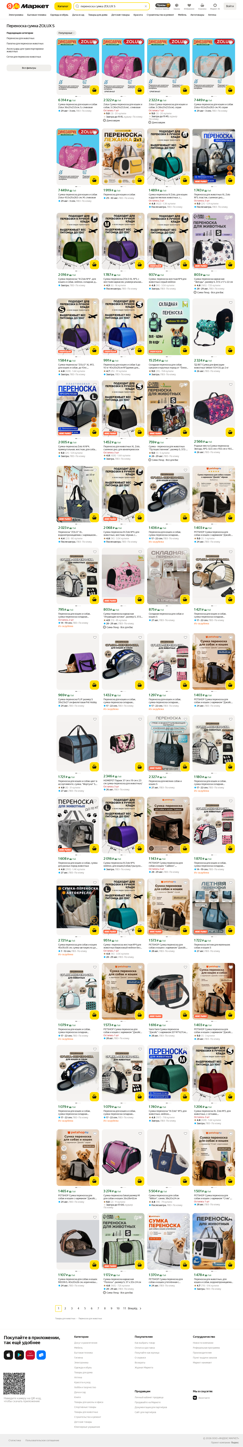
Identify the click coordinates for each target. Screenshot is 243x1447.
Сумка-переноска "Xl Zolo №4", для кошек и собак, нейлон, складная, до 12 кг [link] (77, 280)
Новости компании (203, 1342)
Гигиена (78, 1357)
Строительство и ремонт (87, 1417)
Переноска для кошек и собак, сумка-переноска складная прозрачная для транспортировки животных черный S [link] (121, 1112)
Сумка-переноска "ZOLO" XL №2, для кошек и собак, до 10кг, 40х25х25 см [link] (76, 366)
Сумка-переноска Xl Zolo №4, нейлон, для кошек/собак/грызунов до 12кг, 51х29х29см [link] (122, 864)
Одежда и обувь (83, 1367)
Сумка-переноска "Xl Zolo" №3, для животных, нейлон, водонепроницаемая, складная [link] (167, 1112)
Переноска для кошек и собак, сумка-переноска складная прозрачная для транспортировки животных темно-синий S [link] (167, 533)
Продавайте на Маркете (148, 1402)
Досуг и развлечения (85, 1342)
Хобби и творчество (85, 1387)
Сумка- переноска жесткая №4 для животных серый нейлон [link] (167, 280)
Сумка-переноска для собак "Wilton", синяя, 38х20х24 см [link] (164, 1197)
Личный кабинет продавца (149, 1397)
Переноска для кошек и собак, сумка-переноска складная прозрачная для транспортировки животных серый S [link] (76, 615)
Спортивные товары (85, 1407)
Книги (77, 1397)
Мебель (78, 1347)
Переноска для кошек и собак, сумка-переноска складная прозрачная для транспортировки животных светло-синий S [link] (76, 1031)
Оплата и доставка (145, 1347)
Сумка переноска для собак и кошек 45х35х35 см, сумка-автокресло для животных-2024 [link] (77, 946)
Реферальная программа (206, 1347)
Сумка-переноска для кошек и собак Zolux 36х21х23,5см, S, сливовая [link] (77, 106)
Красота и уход (82, 1382)
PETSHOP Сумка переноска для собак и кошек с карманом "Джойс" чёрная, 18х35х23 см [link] (213, 533)
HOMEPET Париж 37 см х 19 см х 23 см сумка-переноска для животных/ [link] (122, 782)
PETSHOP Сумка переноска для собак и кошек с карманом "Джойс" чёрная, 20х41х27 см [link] (168, 946)
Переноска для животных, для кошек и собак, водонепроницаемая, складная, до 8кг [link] (213, 1281)
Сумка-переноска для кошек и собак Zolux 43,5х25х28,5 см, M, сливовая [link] (77, 196)
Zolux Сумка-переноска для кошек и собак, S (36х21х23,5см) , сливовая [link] (122, 106)
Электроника (81, 1362)
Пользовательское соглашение (42, 1440)
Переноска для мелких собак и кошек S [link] (165, 782)
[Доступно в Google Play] (19, 1359)
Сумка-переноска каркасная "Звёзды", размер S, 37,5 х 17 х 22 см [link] (213, 280)
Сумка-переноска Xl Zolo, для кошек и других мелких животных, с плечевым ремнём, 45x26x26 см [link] (168, 196)
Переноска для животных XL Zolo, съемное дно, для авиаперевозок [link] (121, 448)
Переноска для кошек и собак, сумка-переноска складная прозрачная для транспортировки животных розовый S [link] (167, 701)
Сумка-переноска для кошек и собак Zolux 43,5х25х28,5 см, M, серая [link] (213, 106)
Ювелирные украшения (87, 1427)
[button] (66, 33)
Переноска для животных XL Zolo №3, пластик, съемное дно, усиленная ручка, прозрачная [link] (212, 196)
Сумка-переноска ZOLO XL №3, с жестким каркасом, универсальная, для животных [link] (122, 280)
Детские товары (83, 1422)
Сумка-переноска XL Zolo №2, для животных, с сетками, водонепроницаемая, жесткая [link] (212, 1112)
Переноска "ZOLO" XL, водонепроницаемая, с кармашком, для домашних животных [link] (77, 533)
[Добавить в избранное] (95, 42)
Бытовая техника (83, 1352)
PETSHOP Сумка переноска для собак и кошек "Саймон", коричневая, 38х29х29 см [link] (166, 864)
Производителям (202, 1352)
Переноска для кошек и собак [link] (119, 194)
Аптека (78, 1377)
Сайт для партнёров (145, 1412)
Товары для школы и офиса (88, 1402)
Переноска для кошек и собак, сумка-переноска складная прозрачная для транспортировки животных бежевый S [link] (212, 615)
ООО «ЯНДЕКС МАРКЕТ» (225, 1438)
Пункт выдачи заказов (205, 1357)
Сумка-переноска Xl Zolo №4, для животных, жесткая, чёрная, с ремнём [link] (121, 533)
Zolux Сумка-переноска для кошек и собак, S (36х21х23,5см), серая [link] (168, 106)
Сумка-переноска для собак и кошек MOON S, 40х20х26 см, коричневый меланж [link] (77, 1281)
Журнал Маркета (144, 1367)
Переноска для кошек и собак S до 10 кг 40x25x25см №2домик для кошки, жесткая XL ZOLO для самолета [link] (121, 366)
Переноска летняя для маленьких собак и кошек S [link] (212, 946)
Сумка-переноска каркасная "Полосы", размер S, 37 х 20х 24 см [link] (122, 1280)
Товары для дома (83, 1372)
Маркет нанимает (202, 1362)
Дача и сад (80, 1392)
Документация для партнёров (151, 1407)
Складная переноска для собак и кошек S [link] (166, 615)
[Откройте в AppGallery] (30, 1359)
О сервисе (140, 1357)
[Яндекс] (235, 1442)
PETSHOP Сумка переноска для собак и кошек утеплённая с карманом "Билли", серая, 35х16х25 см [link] (168, 1281)
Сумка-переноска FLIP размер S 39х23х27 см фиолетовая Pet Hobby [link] (77, 701)
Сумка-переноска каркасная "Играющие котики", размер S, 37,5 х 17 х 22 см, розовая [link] (123, 615)
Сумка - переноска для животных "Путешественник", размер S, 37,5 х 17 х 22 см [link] (168, 448)
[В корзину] (94, 90)
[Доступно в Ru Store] (41, 1359)
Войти (230, 6)
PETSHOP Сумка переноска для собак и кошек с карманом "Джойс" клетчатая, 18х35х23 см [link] (213, 1031)
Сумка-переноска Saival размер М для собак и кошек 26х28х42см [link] (121, 1197)
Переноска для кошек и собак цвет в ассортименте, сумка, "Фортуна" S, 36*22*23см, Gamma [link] (77, 783)
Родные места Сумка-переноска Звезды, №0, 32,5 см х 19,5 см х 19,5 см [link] (213, 447)
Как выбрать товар (145, 1342)
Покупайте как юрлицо (147, 1352)
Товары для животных (86, 1412)
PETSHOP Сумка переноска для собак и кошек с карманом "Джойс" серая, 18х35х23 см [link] (77, 1197)
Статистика (15, 1440)
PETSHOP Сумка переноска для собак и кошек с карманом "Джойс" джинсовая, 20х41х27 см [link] (122, 1031)
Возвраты (140, 1362)
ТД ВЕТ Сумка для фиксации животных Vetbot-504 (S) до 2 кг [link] (211, 366)
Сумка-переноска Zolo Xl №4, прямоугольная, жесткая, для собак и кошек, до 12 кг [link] (77, 448)
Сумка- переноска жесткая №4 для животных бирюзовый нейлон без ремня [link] (122, 946)
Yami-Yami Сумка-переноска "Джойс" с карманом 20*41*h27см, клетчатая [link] (167, 1031)
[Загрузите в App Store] (8, 1359)
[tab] (16, 15)
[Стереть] (145, 6)
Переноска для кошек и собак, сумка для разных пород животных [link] (77, 864)
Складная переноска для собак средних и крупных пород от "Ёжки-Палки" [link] (168, 366)
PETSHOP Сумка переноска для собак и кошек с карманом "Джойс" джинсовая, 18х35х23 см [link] (213, 701)
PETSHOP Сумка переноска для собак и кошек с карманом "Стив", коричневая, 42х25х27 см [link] (212, 1197)
